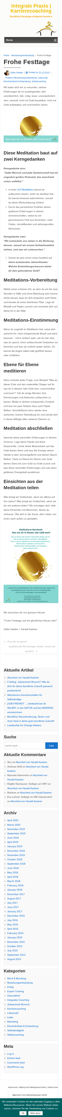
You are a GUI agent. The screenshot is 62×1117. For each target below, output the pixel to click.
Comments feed (16, 1062)
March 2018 (13, 881)
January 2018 (14, 889)
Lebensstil (43, 78)
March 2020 (13, 824)
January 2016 (14, 937)
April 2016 (12, 928)
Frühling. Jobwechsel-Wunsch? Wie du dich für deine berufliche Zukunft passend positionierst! (29, 686)
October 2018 (14, 859)
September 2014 (16, 954)
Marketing (12, 1021)
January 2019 (14, 846)
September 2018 (16, 863)
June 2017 (13, 907)
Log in (10, 1053)
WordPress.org (15, 1067)
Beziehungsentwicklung (23, 55)
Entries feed (13, 1058)
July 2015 (12, 950)
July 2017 (12, 902)
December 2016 (16, 915)
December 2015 (16, 942)
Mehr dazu (35, 1113)
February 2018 (15, 885)
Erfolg (10, 987)
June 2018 (13, 868)
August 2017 (14, 898)
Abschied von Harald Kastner (23, 677)
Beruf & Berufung (16, 978)
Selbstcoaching (39, 81)
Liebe (10, 1017)
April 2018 (12, 876)
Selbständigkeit (15, 1030)
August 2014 (14, 959)
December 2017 (16, 894)
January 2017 (14, 911)
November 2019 (16, 829)
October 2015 (14, 946)
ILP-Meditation (25, 189)
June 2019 (13, 837)
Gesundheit (13, 995)
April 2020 (12, 820)
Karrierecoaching (16, 1008)
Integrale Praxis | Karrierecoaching (31, 8)
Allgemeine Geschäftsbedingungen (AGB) (29, 1095)
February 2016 (15, 933)
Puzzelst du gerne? (17, 641)
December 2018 (16, 850)
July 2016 (12, 920)
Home (6, 55)
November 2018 (16, 855)
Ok (23, 1113)
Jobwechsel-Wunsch (18, 1004)
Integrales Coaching (18, 1000)
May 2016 (12, 924)
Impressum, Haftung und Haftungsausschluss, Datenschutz (29, 1087)
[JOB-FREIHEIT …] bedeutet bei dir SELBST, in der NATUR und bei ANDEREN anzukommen (30, 708)
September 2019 (16, 833)
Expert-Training (15, 991)
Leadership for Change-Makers (24, 725)
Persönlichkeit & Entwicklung (17, 81)
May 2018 (12, 872)
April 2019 (12, 842)
